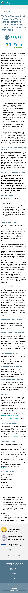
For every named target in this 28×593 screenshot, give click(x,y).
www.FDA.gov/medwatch (7, 412)
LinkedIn (3, 438)
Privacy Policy (14, 573)
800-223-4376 (15, 550)
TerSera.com (15, 436)
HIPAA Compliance (14, 576)
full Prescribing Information (13, 418)
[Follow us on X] (11, 555)
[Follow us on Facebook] (8, 555)
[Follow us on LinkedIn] (16, 555)
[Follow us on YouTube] (19, 555)
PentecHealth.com (6, 467)
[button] (14, 590)
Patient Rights (14, 579)
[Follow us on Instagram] (13, 555)
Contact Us (14, 552)
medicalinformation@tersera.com (9, 415)
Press (10, 11)
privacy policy (17, 584)
